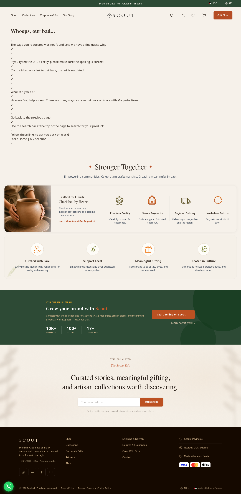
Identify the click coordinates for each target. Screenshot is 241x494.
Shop (14, 15)
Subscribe (151, 402)
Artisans (70, 457)
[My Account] (183, 15)
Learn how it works (183, 323)
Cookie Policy (104, 488)
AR (185, 488)
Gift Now (223, 15)
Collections (28, 15)
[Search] (172, 15)
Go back (16, 117)
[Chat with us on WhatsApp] (9, 487)
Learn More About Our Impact (75, 221)
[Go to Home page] (120, 15)
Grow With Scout (131, 451)
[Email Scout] (51, 472)
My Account (38, 139)
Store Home (19, 139)
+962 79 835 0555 (28, 461)
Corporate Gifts (49, 15)
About (69, 463)
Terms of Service (86, 488)
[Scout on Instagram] (23, 472)
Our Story (68, 15)
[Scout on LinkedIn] (32, 472)
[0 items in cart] (206, 15)
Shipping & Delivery (133, 439)
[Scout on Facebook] (42, 472)
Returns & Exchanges (134, 445)
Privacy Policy (67, 488)
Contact (126, 457)
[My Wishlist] (195, 15)
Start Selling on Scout (173, 314)
